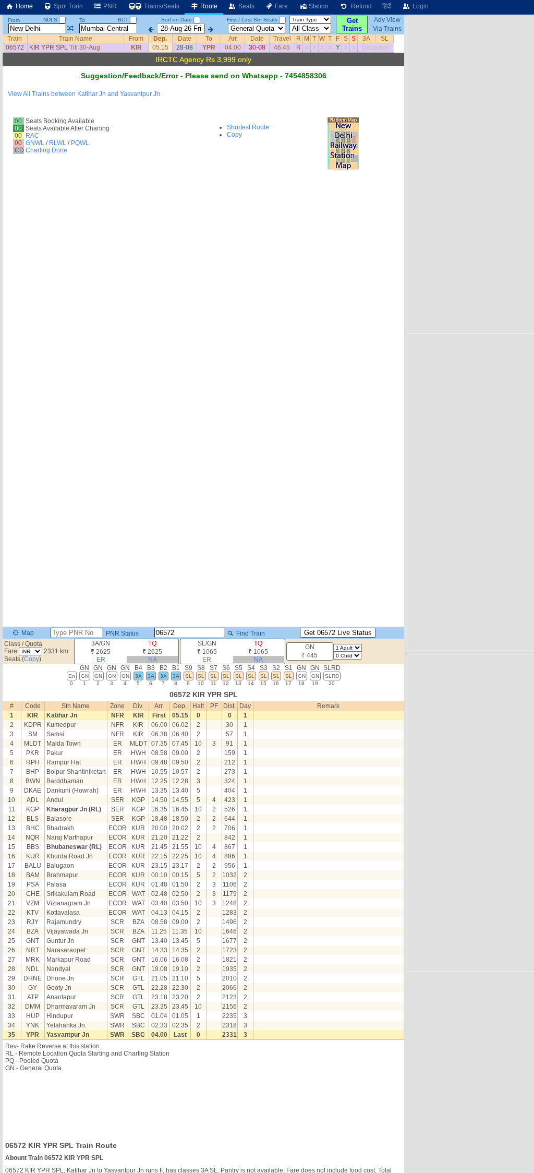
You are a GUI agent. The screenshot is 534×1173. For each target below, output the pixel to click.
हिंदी (387, 6)
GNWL (35, 143)
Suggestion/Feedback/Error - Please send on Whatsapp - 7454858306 (203, 75)
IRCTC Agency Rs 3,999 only (203, 59)
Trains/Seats (160, 6)
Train (14, 38)
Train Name (75, 38)
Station (318, 6)
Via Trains (387, 28)
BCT (124, 19)
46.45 (282, 47)
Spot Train (67, 6)
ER (100, 659)
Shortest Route (248, 127)
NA (152, 659)
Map (27, 633)
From (14, 20)
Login (420, 6)
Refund (360, 6)
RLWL (57, 143)
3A (366, 38)
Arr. (233, 38)
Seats (245, 6)
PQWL (80, 143)
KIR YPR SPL (48, 47)
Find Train (250, 633)
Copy (234, 134)
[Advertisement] (203, 1103)
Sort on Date (176, 19)
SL (385, 38)
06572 (15, 47)
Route (208, 6)
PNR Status (121, 633)
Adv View (387, 19)
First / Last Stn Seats (252, 19)
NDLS (51, 19)
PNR (109, 6)
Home (23, 6)
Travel (282, 38)
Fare (280, 6)
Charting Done (46, 150)
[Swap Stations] (70, 28)
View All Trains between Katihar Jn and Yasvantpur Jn (84, 94)
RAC (32, 135)
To (82, 20)
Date (184, 38)
